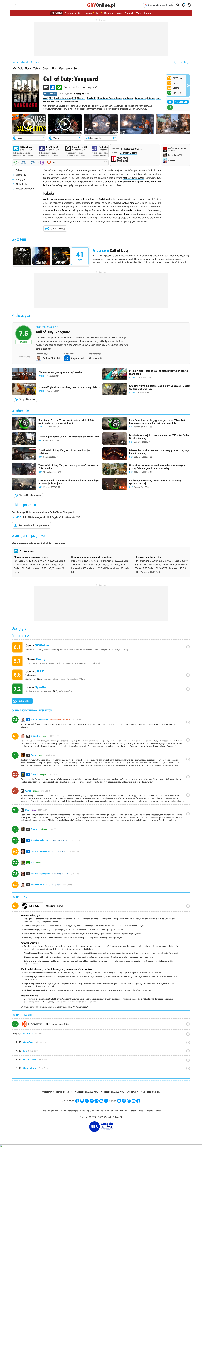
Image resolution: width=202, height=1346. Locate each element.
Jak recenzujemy (23, 356)
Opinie (119, 13)
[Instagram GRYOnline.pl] (82, 1101)
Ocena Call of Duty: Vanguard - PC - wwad (101, 795)
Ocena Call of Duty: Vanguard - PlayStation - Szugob (101, 778)
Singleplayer (140, 98)
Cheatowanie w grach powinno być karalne (56, 374)
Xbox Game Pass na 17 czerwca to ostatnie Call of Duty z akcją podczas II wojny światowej (56, 423)
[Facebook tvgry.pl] (138, 1101)
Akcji (38, 62)
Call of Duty (154, 170)
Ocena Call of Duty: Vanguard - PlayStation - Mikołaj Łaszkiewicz (101, 852)
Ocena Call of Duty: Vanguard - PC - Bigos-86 (101, 741)
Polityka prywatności (89, 1110)
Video (139, 13)
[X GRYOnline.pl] (87, 1101)
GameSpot (101, 1043)
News (28, 68)
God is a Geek (101, 1061)
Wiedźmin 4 (132, 1092)
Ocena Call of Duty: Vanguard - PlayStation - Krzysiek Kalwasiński (101, 841)
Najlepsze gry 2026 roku (86, 1092)
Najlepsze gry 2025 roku (112, 1092)
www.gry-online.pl (20, 62)
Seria (77, 68)
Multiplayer (128, 98)
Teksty (37, 68)
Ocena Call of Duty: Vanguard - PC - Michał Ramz (101, 885)
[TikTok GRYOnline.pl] (92, 1101)
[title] (101, 906)
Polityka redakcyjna (69, 1110)
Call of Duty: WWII (133, 177)
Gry (79, 13)
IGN (101, 1052)
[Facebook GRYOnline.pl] (77, 1101)
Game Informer (101, 1069)
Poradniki (129, 13)
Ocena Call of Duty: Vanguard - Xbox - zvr (101, 863)
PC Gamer (101, 1035)
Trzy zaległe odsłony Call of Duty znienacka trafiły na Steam (56, 438)
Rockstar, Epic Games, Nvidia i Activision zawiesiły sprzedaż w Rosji (146, 484)
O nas (43, 1110)
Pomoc (158, 1110)
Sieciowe (81, 98)
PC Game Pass (71, 101)
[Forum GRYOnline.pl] (106, 1101)
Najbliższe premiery (150, 1092)
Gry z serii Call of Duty (101, 256)
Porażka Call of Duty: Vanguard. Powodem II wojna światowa (56, 453)
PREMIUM (57, 13)
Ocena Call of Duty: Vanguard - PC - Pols (101, 815)
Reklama (123, 1110)
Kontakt (149, 1110)
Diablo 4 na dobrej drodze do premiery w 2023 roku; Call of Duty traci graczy (146, 438)
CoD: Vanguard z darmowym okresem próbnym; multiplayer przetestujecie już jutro (56, 484)
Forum (147, 13)
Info (14, 68)
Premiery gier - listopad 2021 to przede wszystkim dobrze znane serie (146, 374)
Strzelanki (91, 98)
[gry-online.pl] (101, 5)
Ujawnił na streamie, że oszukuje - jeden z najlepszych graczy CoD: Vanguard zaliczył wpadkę (146, 469)
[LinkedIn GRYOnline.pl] (101, 1101)
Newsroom (70, 13)
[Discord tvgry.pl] (134, 1101)
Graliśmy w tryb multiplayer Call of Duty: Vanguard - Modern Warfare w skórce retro (146, 389)
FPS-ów (129, 170)
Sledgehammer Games (131, 149)
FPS (74, 98)
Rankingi (88, 13)
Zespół (133, 1110)
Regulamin (53, 1110)
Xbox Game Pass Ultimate (109, 98)
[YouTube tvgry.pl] (119, 1101)
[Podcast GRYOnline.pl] (96, 1101)
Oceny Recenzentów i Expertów (101, 648)
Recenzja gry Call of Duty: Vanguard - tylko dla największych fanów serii (101, 338)
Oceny (46, 68)
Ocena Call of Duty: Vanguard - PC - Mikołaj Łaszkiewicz (101, 874)
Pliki (54, 68)
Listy (98, 13)
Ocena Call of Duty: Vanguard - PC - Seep (101, 760)
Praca (140, 1110)
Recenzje (109, 13)
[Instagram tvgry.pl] (129, 1101)
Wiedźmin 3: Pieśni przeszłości (57, 1092)
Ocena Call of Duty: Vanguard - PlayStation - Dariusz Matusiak (101, 723)
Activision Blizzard (128, 153)
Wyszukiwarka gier (182, 62)
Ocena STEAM (101, 675)
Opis (20, 68)
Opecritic (101, 1025)
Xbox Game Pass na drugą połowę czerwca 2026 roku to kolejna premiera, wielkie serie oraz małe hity (146, 423)
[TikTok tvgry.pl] (124, 1101)
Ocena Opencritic (101, 689)
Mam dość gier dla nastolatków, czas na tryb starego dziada (56, 389)
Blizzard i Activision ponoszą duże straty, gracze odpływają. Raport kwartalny (146, 453)
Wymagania (65, 68)
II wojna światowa (62, 98)
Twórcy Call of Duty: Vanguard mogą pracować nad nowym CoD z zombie (56, 469)
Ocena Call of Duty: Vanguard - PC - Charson (101, 830)
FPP (51, 98)
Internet (151, 98)
